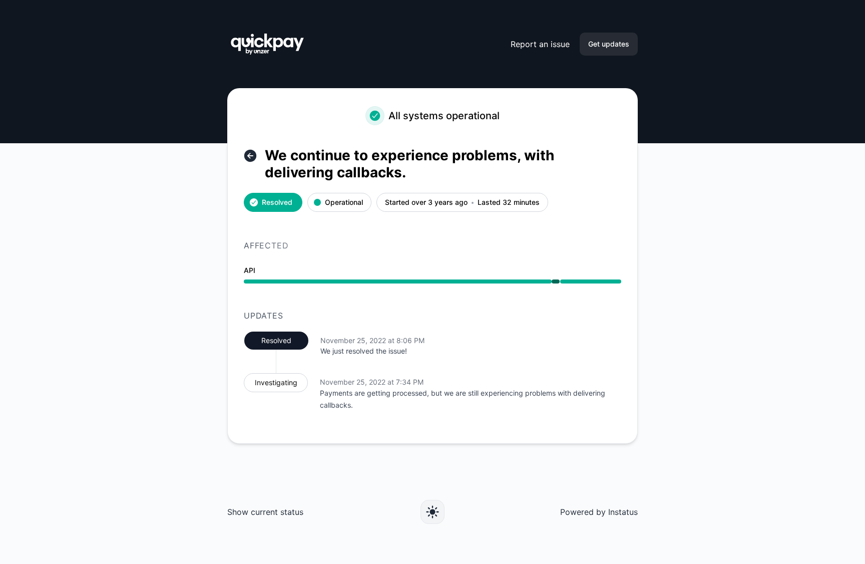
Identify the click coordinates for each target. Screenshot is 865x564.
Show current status (265, 512)
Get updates (608, 44)
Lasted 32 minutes (509, 202)
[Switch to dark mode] (432, 512)
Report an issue (540, 44)
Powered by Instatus (599, 512)
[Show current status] (250, 155)
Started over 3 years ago (426, 202)
